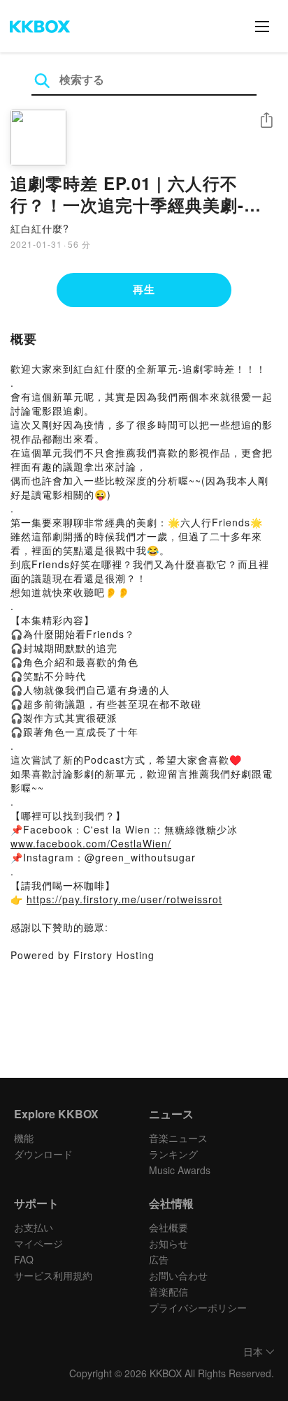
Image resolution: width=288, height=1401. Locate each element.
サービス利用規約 (53, 1275)
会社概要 (168, 1227)
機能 (24, 1138)
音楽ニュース (178, 1138)
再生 (144, 289)
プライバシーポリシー (198, 1307)
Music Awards (179, 1170)
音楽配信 (168, 1291)
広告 (158, 1259)
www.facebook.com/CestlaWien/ (90, 843)
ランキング (173, 1154)
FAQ (24, 1259)
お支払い (33, 1227)
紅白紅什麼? (39, 228)
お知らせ (168, 1243)
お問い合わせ (178, 1275)
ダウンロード (43, 1154)
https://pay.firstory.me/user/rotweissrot (124, 899)
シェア (266, 120)
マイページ (38, 1243)
